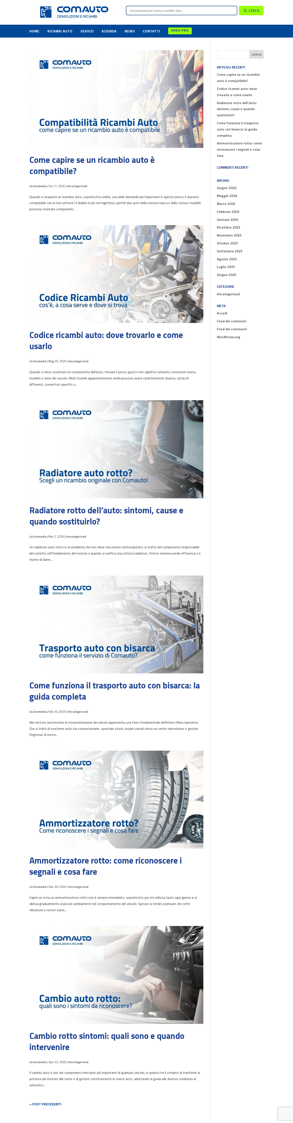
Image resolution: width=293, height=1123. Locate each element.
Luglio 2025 (226, 266)
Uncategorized (77, 186)
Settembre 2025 (229, 251)
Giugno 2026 (226, 187)
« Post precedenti (45, 1104)
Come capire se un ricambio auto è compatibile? (92, 165)
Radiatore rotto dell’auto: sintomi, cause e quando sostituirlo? (106, 516)
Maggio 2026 (227, 195)
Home (34, 31)
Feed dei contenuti (231, 321)
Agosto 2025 (227, 259)
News (130, 31)
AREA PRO (180, 30)
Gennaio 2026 (227, 219)
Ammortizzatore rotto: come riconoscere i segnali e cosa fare (105, 866)
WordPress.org (228, 336)
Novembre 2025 (229, 235)
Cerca (254, 10)
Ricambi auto (59, 31)
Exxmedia (40, 186)
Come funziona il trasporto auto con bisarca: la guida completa (114, 691)
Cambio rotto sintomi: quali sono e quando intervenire (106, 1041)
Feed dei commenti (232, 329)
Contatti (151, 31)
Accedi (222, 313)
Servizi (87, 31)
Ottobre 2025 (227, 243)
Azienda (109, 31)
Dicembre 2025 (228, 227)
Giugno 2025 (226, 274)
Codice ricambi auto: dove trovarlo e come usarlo (106, 340)
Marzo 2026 (226, 203)
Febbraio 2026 (228, 211)
